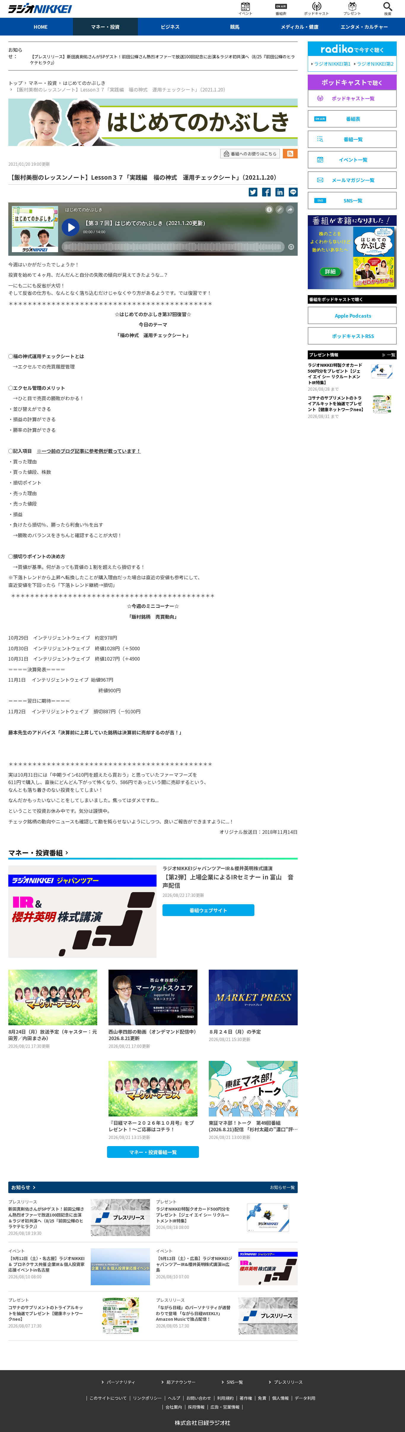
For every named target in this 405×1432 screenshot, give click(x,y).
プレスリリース (288, 1382)
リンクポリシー (147, 1398)
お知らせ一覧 (282, 1187)
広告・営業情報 (225, 1407)
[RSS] (290, 153)
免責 (262, 1398)
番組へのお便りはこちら (254, 154)
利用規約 (225, 1398)
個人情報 (280, 1398)
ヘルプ (174, 1398)
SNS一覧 (235, 1382)
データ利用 (305, 1398)
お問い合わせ (198, 1398)
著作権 (246, 1398)
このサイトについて (108, 1398)
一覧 (391, 355)
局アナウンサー (181, 1382)
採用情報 (196, 1407)
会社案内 (173, 1407)
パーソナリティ (121, 1382)
